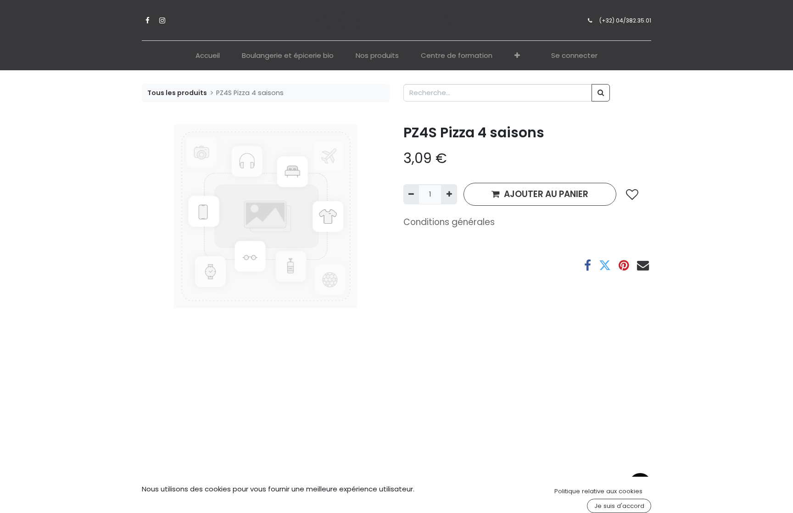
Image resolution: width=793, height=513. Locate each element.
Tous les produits (177, 92)
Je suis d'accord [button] (619, 506)
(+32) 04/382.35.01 (625, 20)
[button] (517, 56)
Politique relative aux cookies (598, 491)
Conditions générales (449, 222)
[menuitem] (207, 56)
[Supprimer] (411, 194)
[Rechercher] (601, 93)
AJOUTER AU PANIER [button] (546, 194)
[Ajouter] (449, 194)
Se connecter (574, 55)
